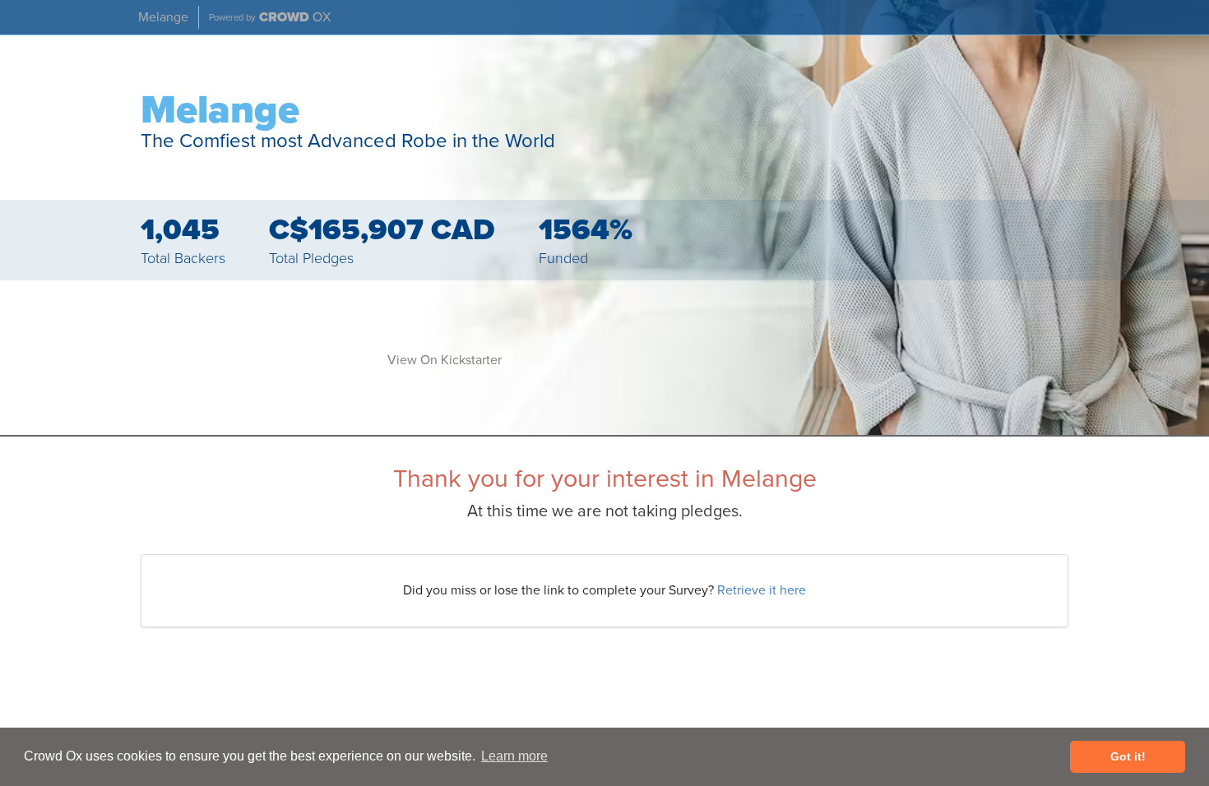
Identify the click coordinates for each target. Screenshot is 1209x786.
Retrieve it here (761, 590)
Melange (163, 17)
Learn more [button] (514, 756)
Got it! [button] (1128, 756)
